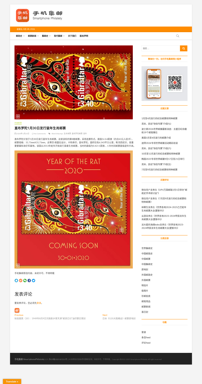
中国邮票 (146, 258)
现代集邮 (58, 36)
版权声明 (84, 36)
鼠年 (85, 133)
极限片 (145, 290)
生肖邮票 (67, 133)
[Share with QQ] (16, 280)
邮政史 (19, 36)
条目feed (146, 337)
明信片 (145, 285)
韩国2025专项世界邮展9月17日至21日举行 (163, 159)
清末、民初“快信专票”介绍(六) (156, 148)
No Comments (40, 133)
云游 (144, 215)
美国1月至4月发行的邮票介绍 (156, 137)
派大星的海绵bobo (151, 224)
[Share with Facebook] (29, 280)
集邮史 (45, 36)
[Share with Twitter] (33, 280)
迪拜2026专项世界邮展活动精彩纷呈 (160, 143)
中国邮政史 (147, 253)
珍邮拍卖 (146, 296)
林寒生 (145, 207)
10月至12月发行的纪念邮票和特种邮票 (161, 153)
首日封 (145, 312)
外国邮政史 (147, 274)
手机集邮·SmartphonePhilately (29, 359)
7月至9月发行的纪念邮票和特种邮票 (159, 169)
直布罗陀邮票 (77, 133)
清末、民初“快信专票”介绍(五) (156, 164)
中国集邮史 (147, 264)
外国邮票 (18, 123)
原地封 (145, 269)
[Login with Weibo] (17, 310)
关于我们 (72, 36)
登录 (39, 303)
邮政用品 (146, 301)
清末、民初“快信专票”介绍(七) (156, 123)
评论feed (146, 342)
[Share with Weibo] (20, 280)
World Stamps (57, 133)
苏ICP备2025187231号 (58, 359)
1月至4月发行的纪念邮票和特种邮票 (159, 118)
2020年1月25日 (22, 133)
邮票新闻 (32, 36)
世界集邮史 (147, 248)
